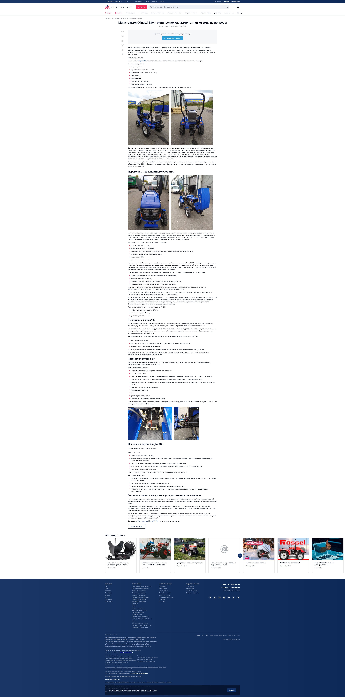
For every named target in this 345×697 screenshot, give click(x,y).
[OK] (233, 597)
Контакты (108, 590)
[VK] (229, 597)
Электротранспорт (174, 13)
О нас (106, 588)
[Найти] (227, 7)
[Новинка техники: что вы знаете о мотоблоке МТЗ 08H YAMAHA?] (155, 555)
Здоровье (162, 599)
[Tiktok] (238, 597)
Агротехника (143, 13)
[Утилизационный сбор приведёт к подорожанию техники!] (224, 555)
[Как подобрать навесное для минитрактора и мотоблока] (120, 555)
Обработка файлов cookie (140, 623)
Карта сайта (108, 601)
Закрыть (231, 690)
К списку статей (136, 526)
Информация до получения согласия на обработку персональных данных (140, 599)
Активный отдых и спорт (166, 597)
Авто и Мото (162, 586)
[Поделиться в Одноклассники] (122, 50)
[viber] (215, 597)
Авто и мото (130, 13)
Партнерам (108, 599)
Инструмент (229, 13)
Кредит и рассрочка (138, 608)
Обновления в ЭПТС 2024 (140, 627)
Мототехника (190, 586)
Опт (106, 586)
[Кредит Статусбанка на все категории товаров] (327, 555)
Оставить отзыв (137, 614)
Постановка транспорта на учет (142, 625)
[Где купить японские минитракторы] (189, 555)
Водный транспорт (165, 593)
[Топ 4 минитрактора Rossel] (293, 555)
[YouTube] (219, 597)
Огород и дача (163, 590)
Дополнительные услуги (139, 610)
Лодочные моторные (192, 593)
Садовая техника (157, 13)
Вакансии (108, 595)
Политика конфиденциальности (141, 586)
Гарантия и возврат (138, 612)
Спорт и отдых (205, 13)
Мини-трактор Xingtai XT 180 (148, 521)
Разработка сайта (227, 639)
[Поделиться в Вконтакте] (122, 36)
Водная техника (190, 13)
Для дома (217, 13)
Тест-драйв (108, 593)
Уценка (119, 13)
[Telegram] (210, 597)
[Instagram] (224, 597)
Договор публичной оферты (140, 616)
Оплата (134, 606)
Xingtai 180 (142, 61)
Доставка (135, 603)
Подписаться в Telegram (173, 38)
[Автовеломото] (118, 7)
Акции (109, 13)
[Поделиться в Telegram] (122, 45)
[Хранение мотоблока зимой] (258, 555)
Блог (106, 597)
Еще (241, 13)
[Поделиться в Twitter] (122, 41)
